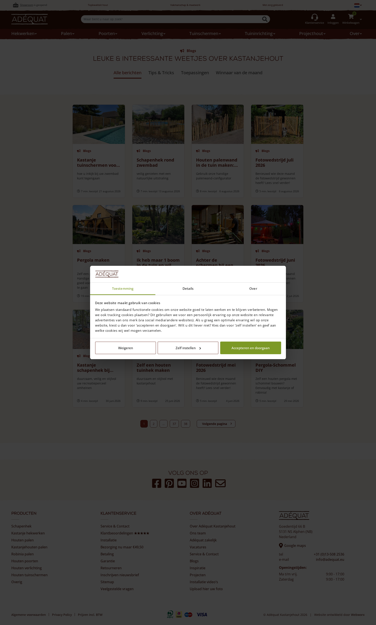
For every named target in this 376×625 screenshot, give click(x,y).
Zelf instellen (186, 348)
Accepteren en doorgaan (251, 348)
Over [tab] (253, 288)
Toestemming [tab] (122, 288)
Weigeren (125, 348)
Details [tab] (188, 288)
